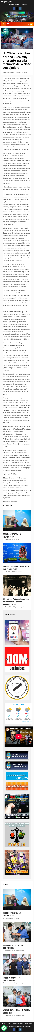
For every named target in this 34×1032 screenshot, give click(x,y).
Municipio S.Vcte (18, 1024)
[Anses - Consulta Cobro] (17, 776)
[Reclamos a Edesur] (17, 834)
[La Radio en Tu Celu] (17, 632)
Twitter (17, 4)
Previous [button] (6, 659)
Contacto (28, 1026)
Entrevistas (28, 1024)
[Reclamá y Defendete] (17, 765)
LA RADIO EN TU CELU (16, 1026)
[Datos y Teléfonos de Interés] (17, 786)
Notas (9, 1024)
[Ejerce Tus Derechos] (17, 755)
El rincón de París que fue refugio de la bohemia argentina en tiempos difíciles (16, 601)
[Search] (28, 24)
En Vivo (4, 1024)
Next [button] (27, 659)
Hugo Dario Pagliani (9, 72)
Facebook (11, 4)
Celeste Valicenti (17, 571)
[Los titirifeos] (17, 862)
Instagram (24, 4)
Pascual (17, 539)
